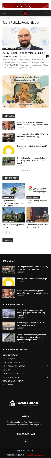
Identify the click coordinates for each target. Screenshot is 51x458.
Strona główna (7, 19)
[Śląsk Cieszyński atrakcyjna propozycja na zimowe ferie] (13, 191)
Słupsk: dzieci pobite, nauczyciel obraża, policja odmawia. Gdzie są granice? (31, 312)
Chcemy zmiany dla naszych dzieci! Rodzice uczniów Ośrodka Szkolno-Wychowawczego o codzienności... (31, 337)
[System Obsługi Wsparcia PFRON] (37, 191)
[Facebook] (25, 441)
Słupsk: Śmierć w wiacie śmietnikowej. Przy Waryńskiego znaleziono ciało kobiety (32, 160)
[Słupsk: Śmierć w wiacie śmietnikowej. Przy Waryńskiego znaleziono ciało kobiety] (8, 161)
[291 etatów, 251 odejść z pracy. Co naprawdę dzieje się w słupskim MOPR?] (8, 326)
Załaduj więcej (25, 170)
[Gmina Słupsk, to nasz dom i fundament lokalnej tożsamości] (37, 215)
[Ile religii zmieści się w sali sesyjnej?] (8, 149)
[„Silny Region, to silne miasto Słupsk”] (25, 38)
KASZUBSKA (31, 221)
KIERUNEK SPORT (8, 197)
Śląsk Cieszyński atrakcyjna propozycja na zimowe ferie (12, 203)
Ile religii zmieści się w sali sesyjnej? (32, 146)
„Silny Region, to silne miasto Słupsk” (23, 52)
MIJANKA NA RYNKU (33, 197)
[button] (47, 13)
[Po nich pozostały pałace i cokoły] (13, 215)
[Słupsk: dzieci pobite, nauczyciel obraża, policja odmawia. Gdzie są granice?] (8, 313)
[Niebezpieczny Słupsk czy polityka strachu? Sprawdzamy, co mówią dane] (8, 125)
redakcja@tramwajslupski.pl (35, 455)
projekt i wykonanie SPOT (25, 451)
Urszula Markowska (9, 56)
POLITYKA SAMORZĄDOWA (11, 49)
